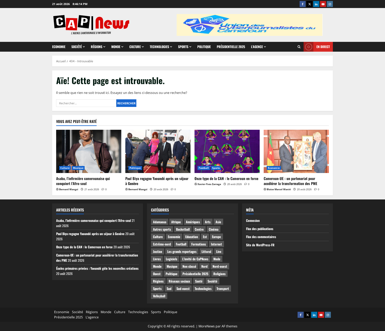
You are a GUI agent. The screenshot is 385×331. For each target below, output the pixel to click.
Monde (115, 46)
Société (76, 46)
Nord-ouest (220, 266)
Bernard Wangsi (68, 189)
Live (218, 251)
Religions (219, 273)
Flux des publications (259, 228)
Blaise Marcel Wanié (279, 189)
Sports (183, 46)
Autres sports (162, 229)
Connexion (253, 220)
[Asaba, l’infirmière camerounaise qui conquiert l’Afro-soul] (88, 151)
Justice (157, 251)
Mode (216, 259)
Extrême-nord (162, 244)
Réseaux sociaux (179, 281)
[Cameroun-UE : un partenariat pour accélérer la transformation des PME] (296, 151)
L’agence (257, 46)
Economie (58, 46)
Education (191, 236)
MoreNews (207, 326)
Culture (135, 46)
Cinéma (213, 229)
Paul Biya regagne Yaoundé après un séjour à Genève (156, 181)
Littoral (206, 251)
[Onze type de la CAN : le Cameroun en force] (227, 151)
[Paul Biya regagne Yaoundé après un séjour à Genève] (157, 151)
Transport (223, 288)
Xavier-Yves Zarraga (209, 184)
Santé (199, 281)
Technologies (159, 46)
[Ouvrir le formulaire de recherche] (299, 47)
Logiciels (171, 259)
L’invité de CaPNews (195, 259)
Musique (78, 168)
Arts (208, 221)
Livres (157, 259)
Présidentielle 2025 (231, 46)
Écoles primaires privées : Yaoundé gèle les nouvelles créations (97, 268)
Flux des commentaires (261, 236)
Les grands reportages (182, 251)
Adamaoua (159, 221)
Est (205, 236)
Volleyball (159, 296)
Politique (204, 46)
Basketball (183, 229)
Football (204, 168)
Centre (199, 229)
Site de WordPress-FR (260, 244)
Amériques (193, 221)
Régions (96, 46)
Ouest (157, 273)
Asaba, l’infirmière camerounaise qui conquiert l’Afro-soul (83, 181)
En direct (323, 46)
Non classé (189, 266)
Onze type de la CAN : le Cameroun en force (226, 178)
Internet (216, 244)
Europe (216, 236)
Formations (198, 244)
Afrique (176, 221)
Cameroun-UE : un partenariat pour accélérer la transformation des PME (290, 181)
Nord (204, 266)
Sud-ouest (183, 288)
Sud (169, 288)
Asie (218, 221)
